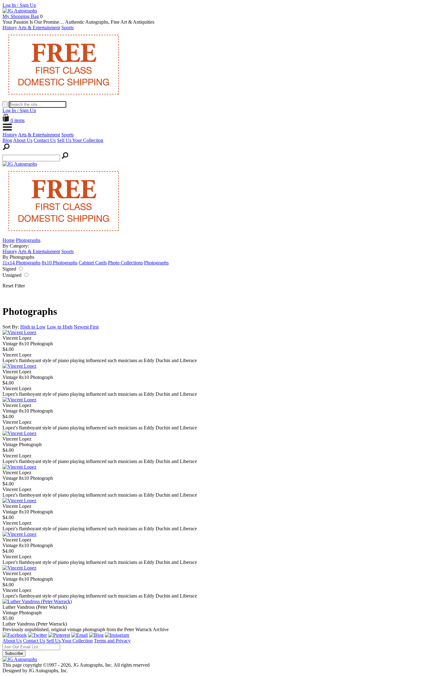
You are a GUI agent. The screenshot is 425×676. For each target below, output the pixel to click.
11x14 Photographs (21, 262)
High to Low (33, 326)
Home (8, 240)
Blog (7, 140)
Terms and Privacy (112, 640)
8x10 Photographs (59, 262)
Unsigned (11, 275)
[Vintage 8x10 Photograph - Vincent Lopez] (19, 332)
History (9, 27)
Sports (67, 27)
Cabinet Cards (93, 262)
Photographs (28, 240)
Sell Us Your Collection (80, 140)
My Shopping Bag (20, 16)
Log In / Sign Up (19, 5)
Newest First (86, 326)
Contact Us (45, 140)
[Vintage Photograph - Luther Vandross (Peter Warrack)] (37, 601)
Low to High (59, 326)
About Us (22, 140)
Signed (9, 269)
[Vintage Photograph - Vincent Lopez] (19, 433)
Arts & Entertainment (39, 27)
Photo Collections (125, 262)
